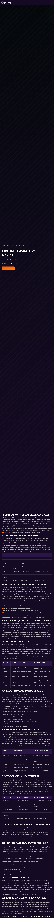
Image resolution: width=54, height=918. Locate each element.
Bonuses (35, 741)
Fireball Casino (5, 532)
